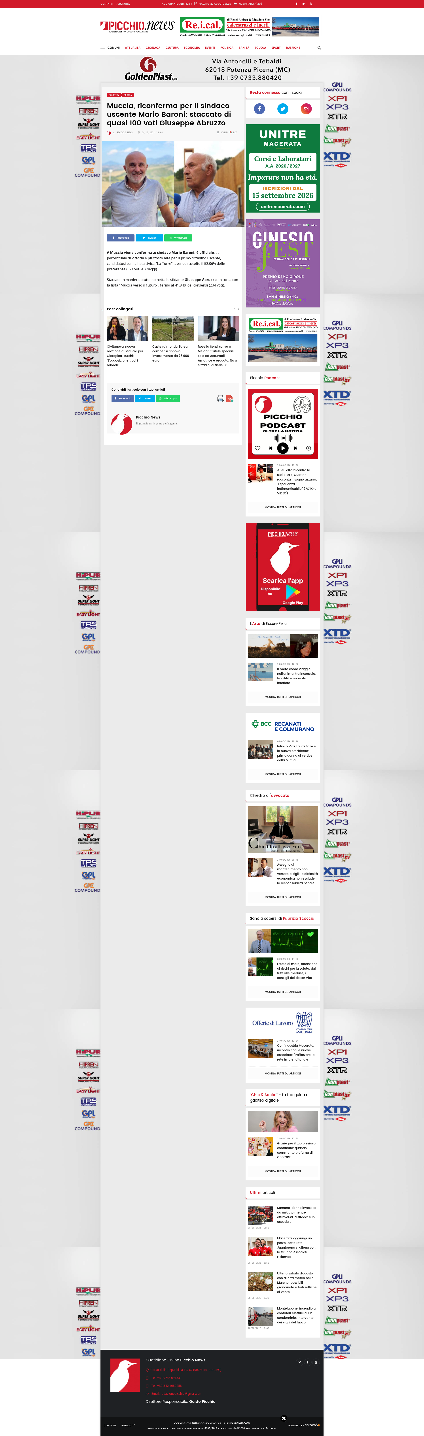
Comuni (112, 48)
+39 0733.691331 (169, 1378)
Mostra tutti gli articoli (283, 507)
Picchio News (148, 417)
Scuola (260, 48)
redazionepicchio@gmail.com (181, 1393)
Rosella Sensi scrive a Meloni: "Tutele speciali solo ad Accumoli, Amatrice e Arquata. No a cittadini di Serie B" (217, 356)
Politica (226, 48)
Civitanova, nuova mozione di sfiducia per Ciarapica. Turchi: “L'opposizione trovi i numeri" (125, 356)
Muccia (128, 95)
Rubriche (293, 48)
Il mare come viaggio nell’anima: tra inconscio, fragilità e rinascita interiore (296, 676)
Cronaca (153, 48)
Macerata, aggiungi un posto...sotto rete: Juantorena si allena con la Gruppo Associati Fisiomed (296, 1247)
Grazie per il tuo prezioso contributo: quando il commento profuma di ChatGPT (296, 1150)
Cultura (172, 48)
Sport (276, 48)
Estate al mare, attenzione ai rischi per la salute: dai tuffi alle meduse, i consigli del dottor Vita (297, 970)
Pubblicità (123, 4)
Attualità (132, 48)
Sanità (244, 48)
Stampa (224, 132)
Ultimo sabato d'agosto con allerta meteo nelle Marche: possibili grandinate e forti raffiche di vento (297, 1283)
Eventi (210, 48)
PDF (234, 132)
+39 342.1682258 (169, 1385)
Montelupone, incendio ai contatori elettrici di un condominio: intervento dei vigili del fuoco (296, 1315)
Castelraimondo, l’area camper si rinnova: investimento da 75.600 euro (170, 353)
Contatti (106, 4)
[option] (127, 344)
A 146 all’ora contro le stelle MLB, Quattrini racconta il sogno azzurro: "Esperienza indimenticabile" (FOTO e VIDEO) (297, 482)
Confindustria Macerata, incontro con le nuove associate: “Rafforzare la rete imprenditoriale (295, 1052)
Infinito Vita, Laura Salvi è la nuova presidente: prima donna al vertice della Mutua (296, 753)
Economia (192, 48)
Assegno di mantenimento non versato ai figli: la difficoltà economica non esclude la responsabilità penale (297, 874)
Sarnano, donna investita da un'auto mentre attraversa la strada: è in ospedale (296, 1214)
